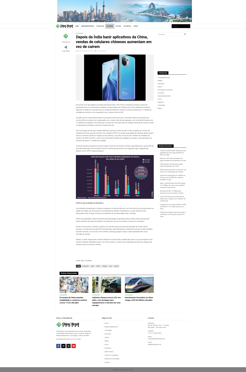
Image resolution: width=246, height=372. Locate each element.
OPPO (98, 266)
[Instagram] (63, 346)
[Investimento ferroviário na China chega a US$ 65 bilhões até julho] (139, 285)
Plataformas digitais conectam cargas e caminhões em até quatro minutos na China (173, 214)
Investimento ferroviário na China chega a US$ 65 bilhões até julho (139, 298)
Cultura (118, 26)
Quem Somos (108, 352)
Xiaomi (116, 266)
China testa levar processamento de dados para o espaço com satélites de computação (172, 199)
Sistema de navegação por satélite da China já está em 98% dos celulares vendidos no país (172, 177)
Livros (106, 344)
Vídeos (136, 26)
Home (77, 26)
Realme (104, 266)
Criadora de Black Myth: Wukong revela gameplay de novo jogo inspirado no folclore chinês (173, 153)
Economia (110, 26)
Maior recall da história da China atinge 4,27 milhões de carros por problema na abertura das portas (172, 185)
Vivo (110, 266)
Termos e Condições (111, 355)
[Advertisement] (172, 54)
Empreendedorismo (87, 26)
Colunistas (127, 26)
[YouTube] (73, 346)
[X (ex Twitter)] (68, 346)
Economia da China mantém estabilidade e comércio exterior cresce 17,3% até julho (73, 300)
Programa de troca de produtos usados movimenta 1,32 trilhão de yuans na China (173, 206)
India (92, 266)
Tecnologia (100, 26)
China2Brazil (66, 42)
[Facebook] (58, 346)
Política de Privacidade (111, 359)
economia (85, 266)
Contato (107, 362)
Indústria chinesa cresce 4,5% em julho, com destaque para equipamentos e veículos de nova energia (106, 301)
